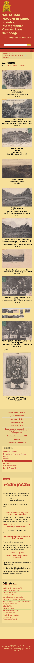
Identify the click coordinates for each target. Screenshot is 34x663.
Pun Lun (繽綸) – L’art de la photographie (16, 601)
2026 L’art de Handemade (12, 588)
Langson (6, 461)
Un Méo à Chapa (8, 608)
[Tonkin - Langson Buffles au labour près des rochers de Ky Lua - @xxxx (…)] (16, 316)
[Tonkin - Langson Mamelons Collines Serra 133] (17, 168)
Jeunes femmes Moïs (10, 592)
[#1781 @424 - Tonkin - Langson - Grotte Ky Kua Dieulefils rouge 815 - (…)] (5, 311)
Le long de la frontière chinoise (13, 55)
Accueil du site (8, 54)
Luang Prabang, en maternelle (13, 597)
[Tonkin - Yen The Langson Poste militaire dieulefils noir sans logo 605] (17, 137)
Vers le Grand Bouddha (10, 615)
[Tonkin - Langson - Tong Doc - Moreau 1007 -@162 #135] (21, 312)
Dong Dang (7, 463)
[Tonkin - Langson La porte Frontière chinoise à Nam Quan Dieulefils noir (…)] (5, 316)
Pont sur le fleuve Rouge (11, 590)
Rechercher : (7, 42)
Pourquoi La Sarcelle (10, 604)
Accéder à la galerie (16, 553)
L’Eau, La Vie (7, 606)
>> (29, 45)
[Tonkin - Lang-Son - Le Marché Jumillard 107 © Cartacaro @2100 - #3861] (17, 258)
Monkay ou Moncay (10, 466)
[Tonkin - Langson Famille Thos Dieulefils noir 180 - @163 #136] (17, 79)
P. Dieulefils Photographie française (10, 618)
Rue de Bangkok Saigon (11, 610)
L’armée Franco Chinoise (11, 468)
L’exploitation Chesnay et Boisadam (15, 454)
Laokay (5, 456)
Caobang (6, 459)
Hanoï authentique (9, 613)
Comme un (8, 595)
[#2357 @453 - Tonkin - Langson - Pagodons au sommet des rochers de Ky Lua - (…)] (10, 311)
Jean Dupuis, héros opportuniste (14, 599)
